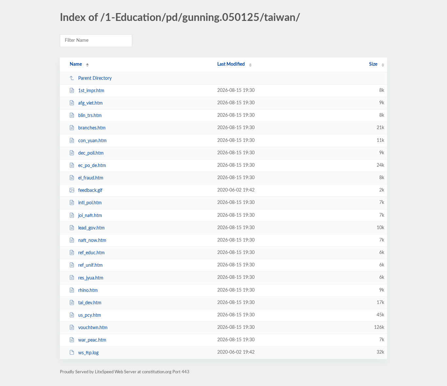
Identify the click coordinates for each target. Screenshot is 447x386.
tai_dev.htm (89, 303)
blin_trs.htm (90, 115)
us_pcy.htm (89, 315)
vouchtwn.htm (93, 328)
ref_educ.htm (91, 253)
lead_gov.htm (91, 228)
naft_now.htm (92, 240)
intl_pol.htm (90, 203)
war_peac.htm (92, 340)
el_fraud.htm (90, 178)
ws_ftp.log (88, 352)
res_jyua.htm (90, 278)
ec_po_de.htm (92, 165)
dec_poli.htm (91, 153)
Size (373, 64)
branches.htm (92, 128)
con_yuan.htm (92, 141)
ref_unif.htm (90, 265)
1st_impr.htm (91, 91)
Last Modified (231, 64)
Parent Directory (95, 78)
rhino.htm (88, 290)
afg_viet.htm (90, 103)
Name (76, 64)
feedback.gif (90, 190)
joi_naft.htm (90, 215)
